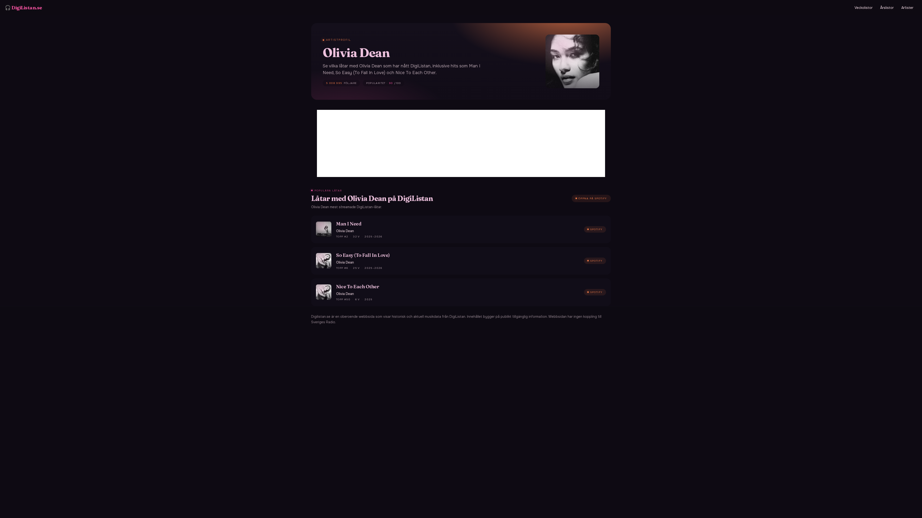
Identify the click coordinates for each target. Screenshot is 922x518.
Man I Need (348, 224)
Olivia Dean (345, 231)
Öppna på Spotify (592, 198)
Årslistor (887, 8)
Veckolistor (864, 8)
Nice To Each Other (357, 286)
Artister (907, 8)
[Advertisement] (461, 143)
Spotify (596, 229)
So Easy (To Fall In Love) (363, 255)
